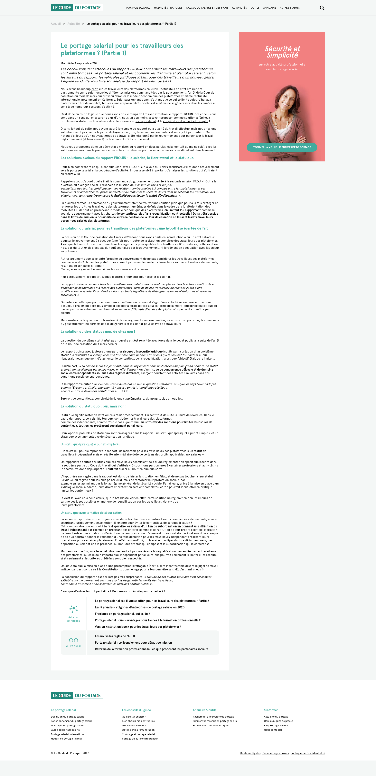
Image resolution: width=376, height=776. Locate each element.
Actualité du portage (276, 716)
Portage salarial (138, 7)
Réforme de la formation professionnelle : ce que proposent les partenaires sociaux (151, 649)
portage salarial (145, 121)
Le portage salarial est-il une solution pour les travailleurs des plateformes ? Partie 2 (152, 601)
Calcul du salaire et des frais (207, 7)
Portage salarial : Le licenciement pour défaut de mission (133, 642)
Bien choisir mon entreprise (138, 721)
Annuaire (269, 7)
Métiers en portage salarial (66, 738)
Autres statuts (290, 7)
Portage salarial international (68, 734)
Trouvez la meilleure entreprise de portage (282, 147)
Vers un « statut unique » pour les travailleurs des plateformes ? (138, 626)
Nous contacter (273, 729)
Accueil (56, 24)
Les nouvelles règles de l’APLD (115, 636)
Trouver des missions (134, 725)
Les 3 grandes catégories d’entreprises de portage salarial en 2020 (139, 607)
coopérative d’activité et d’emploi (185, 121)
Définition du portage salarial (68, 716)
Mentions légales (250, 753)
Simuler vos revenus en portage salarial (215, 721)
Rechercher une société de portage (213, 716)
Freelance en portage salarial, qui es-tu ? (122, 614)
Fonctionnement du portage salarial (72, 721)
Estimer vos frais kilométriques (211, 725)
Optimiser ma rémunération (138, 729)
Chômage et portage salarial (138, 734)
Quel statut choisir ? (134, 716)
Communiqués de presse (278, 721)
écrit (94, 89)
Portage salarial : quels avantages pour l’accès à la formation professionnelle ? (148, 620)
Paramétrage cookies (275, 753)
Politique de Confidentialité (308, 753)
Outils (255, 7)
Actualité (74, 24)
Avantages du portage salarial (68, 725)
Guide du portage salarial (65, 729)
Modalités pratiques (168, 7)
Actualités (239, 7)
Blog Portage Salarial (276, 725)
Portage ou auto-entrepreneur (140, 738)
